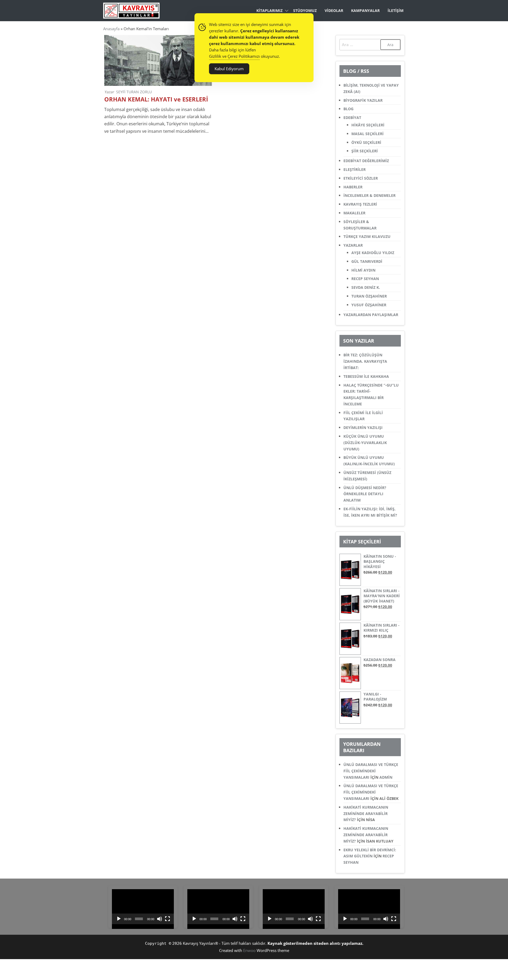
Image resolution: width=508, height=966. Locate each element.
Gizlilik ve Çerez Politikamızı (234, 56)
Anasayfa (111, 28)
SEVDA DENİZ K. (365, 287)
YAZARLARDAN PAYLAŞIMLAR (370, 314)
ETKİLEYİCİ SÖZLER (360, 178)
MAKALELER (354, 212)
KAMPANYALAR (365, 10)
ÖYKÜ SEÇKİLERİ (366, 142)
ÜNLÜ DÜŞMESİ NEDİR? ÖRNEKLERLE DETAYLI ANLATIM (364, 494)
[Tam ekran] (167, 918)
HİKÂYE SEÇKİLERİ (367, 124)
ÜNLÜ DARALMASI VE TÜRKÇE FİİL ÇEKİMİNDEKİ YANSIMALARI (370, 771)
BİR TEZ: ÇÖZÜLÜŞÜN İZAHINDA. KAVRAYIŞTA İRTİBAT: (365, 361)
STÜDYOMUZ (305, 10)
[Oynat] (118, 918)
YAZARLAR (353, 245)
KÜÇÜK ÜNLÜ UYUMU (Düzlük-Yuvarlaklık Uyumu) (365, 442)
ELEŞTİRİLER (354, 169)
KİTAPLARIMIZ (269, 10)
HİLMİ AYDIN (363, 270)
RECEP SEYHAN (365, 278)
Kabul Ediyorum (229, 68)
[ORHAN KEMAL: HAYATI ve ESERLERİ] (158, 60)
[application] (143, 906)
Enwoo (249, 950)
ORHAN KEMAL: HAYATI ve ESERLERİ (156, 99)
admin (385, 777)
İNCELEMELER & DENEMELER (369, 195)
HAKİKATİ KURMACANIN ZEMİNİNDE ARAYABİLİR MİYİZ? (365, 813)
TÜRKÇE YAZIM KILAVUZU (367, 236)
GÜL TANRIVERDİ (366, 261)
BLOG (348, 108)
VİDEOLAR (334, 10)
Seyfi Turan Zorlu (134, 91)
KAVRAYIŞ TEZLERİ (360, 204)
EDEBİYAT (352, 117)
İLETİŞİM (395, 10)
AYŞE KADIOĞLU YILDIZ (372, 252)
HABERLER (352, 186)
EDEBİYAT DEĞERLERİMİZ (366, 160)
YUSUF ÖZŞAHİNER (368, 304)
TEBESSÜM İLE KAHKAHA (366, 376)
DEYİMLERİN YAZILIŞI (363, 427)
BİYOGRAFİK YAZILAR (363, 100)
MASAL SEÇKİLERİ (367, 133)
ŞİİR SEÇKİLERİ (364, 150)
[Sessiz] (159, 918)
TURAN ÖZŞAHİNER (369, 296)
